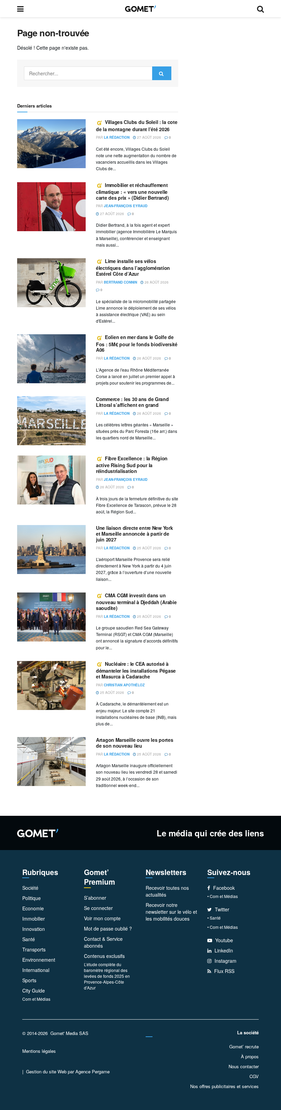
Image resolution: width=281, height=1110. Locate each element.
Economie (33, 908)
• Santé (214, 918)
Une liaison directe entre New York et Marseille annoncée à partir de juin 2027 (134, 533)
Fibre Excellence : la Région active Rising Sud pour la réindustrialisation (132, 464)
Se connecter (98, 908)
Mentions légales (39, 1051)
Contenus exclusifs (104, 955)
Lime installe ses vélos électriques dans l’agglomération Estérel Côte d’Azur (133, 267)
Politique (31, 898)
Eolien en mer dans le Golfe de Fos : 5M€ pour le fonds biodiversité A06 (137, 343)
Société (30, 887)
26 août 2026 (156, 282)
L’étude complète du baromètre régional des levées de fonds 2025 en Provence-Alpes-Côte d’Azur (107, 975)
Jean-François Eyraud (125, 205)
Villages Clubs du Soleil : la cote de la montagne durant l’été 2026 (136, 125)
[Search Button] (161, 73)
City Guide (33, 990)
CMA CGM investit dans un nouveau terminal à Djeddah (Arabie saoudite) (136, 601)
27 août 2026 (148, 137)
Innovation (33, 928)
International (35, 969)
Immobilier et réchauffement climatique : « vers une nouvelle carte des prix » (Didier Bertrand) (132, 191)
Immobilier (33, 918)
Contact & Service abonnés (103, 942)
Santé (28, 939)
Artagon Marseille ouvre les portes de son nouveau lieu (134, 742)
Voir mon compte (102, 918)
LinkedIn (223, 950)
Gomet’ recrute (244, 1046)
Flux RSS (223, 971)
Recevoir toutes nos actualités (167, 891)
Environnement (38, 959)
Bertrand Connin (120, 282)
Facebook (223, 887)
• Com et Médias (222, 896)
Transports (34, 949)
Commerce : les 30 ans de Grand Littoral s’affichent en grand (132, 402)
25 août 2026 (148, 548)
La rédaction (117, 137)
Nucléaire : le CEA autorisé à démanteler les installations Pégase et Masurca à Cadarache (136, 670)
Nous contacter (244, 1066)
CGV (254, 1076)
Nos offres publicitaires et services (224, 1086)
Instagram (224, 960)
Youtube (223, 940)
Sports (29, 980)
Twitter (221, 909)
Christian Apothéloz (124, 685)
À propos (250, 1056)
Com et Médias (36, 999)
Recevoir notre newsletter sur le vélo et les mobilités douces (171, 911)
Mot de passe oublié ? (108, 928)
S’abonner (95, 897)
